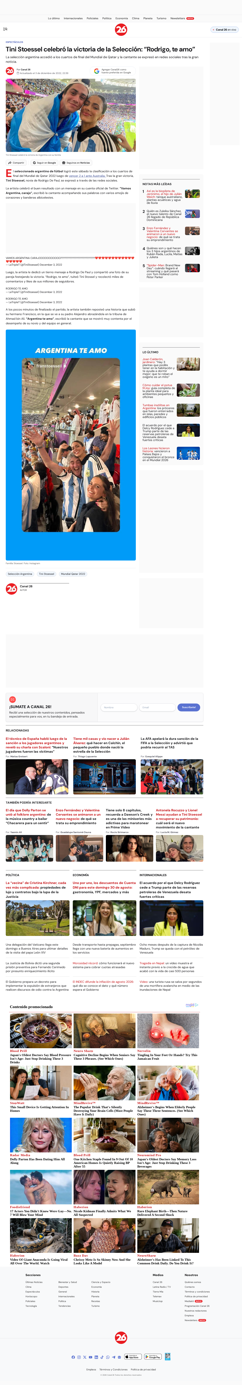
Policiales (30, 1301)
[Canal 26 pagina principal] (121, 35)
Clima (28, 1286)
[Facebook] (73, 1357)
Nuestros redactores (196, 1310)
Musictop (158, 1301)
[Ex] (84, 1357)
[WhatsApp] (107, 1357)
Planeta (95, 1296)
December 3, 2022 (51, 264)
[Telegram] (113, 1357)
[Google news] (119, 1357)
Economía (81, 875)
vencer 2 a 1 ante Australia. (87, 176)
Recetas (95, 1301)
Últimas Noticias (34, 1282)
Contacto (190, 1286)
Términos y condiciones (197, 1291)
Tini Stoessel (46, 574)
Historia (95, 1291)
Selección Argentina (20, 574)
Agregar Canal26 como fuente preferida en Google (116, 71)
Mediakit (193, 1301)
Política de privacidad (196, 1296)
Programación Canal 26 (197, 1305)
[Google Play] (153, 1357)
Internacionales (153, 875)
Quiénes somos (193, 1282)
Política (12, 875)
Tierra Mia (158, 1291)
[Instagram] (79, 1357)
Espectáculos (14, 42)
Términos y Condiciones (113, 1369)
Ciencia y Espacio (100, 1282)
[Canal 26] (121, 1338)
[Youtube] (90, 1357)
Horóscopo (31, 1296)
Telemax (157, 1296)
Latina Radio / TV (162, 1286)
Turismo (95, 1305)
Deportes (63, 1286)
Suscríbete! (189, 707)
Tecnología (31, 1305)
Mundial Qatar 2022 (73, 574)
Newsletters (195, 1320)
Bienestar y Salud (67, 1282)
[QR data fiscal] (167, 1359)
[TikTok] (102, 1357)
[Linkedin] (96, 1357)
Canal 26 (25, 69)
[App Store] (133, 1357)
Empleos (189, 1315)
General (62, 1291)
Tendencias (64, 1305)
